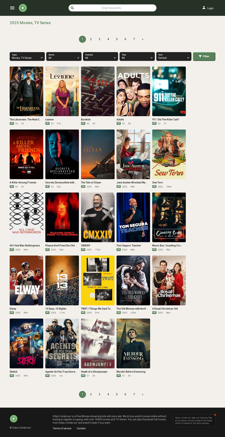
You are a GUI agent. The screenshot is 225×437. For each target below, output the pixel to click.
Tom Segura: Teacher (129, 245)
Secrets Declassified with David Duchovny (69, 182)
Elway (13, 308)
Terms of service (62, 428)
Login (207, 7)
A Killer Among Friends (23, 182)
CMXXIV (85, 245)
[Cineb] (23, 8)
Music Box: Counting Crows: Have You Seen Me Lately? (183, 245)
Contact (81, 428)
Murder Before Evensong (131, 371)
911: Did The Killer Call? (165, 119)
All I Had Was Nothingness (25, 245)
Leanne (49, 119)
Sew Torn (157, 182)
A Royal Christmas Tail (165, 308)
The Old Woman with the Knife (133, 308)
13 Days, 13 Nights (55, 308)
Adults (120, 119)
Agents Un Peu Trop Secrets (61, 371)
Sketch (13, 371)
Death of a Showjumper (94, 371)
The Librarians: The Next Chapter (28, 119)
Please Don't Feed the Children (62, 245)
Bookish (86, 119)
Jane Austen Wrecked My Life (133, 182)
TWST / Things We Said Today (98, 308)
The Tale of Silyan (91, 182)
